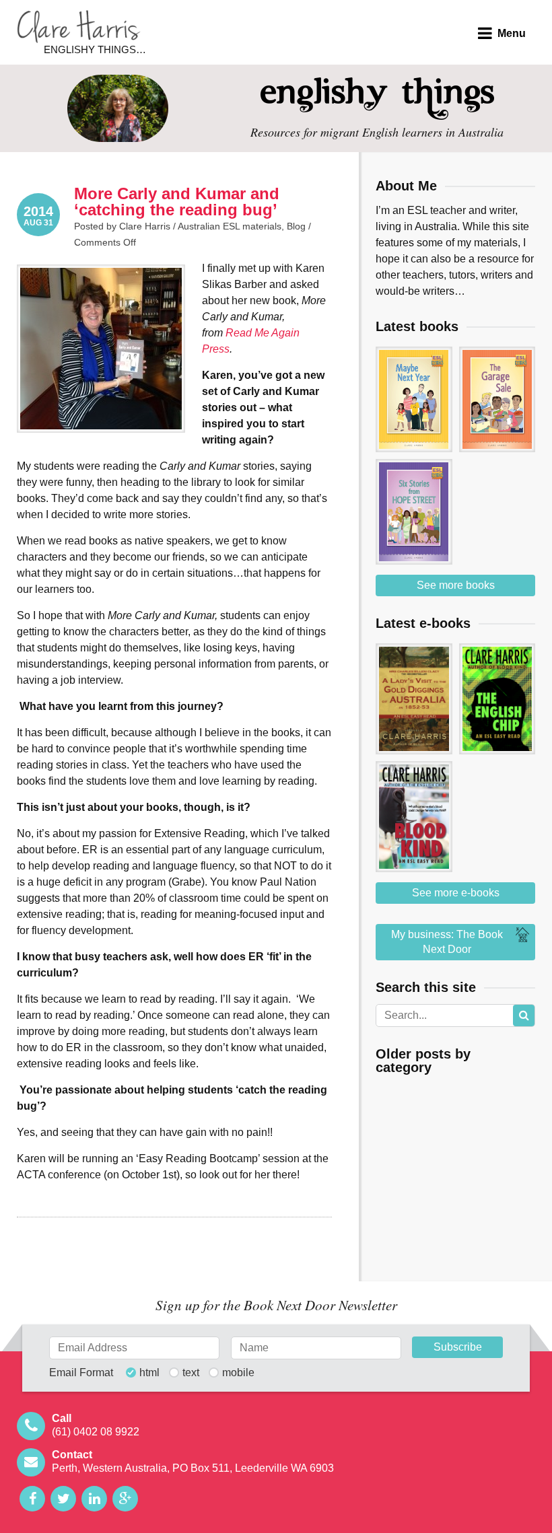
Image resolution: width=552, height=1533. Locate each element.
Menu (511, 33)
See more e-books (455, 892)
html (149, 1372)
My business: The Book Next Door (447, 942)
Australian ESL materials (229, 226)
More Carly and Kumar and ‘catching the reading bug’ (176, 201)
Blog (296, 226)
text (190, 1372)
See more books (456, 585)
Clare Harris (79, 26)
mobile (238, 1372)
